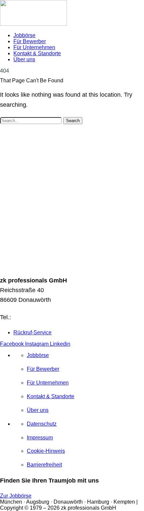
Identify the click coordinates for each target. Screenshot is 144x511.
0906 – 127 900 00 (38, 317)
